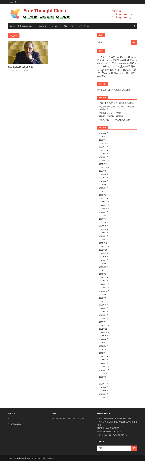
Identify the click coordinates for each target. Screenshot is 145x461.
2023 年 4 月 (103, 270)
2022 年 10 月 (104, 291)
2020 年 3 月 (103, 397)
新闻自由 (123, 63)
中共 (100, 57)
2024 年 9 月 (103, 212)
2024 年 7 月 (103, 219)
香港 (103, 76)
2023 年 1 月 (103, 281)
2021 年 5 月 (103, 349)
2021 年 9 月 (103, 336)
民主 (101, 66)
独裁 (102, 69)
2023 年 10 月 (104, 250)
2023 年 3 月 (103, 274)
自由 (113, 73)
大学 (106, 60)
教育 (129, 60)
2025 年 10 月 (104, 167)
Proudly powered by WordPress (19, 458)
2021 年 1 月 (103, 363)
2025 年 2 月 (103, 195)
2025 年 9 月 (103, 171)
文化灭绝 (108, 63)
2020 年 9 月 (103, 377)
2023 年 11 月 (104, 246)
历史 (126, 57)
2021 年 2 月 (103, 360)
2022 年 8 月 (103, 298)
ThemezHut (50, 458)
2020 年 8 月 (103, 380)
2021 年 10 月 (104, 332)
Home (11, 2)
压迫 (130, 57)
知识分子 (112, 70)
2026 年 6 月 (103, 140)
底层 (124, 60)
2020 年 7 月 (103, 384)
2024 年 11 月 (104, 205)
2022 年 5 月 (103, 308)
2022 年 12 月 (104, 284)
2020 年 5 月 (103, 391)
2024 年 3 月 (103, 233)
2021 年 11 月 (104, 329)
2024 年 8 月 (103, 215)
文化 (102, 63)
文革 (114, 63)
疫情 (107, 69)
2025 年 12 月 (104, 160)
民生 (114, 66)
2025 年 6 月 (103, 181)
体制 (113, 57)
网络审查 (107, 73)
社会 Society (55, 26)
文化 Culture (40, 26)
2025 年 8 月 (103, 174)
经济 (134, 69)
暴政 (128, 63)
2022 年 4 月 (103, 312)
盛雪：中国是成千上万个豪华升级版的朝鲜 (116, 103)
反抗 (135, 57)
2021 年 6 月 (103, 346)
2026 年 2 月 (103, 154)
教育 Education (25, 26)
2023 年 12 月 (104, 243)
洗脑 (122, 66)
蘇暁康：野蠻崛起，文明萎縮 (111, 116)
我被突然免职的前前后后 (20, 67)
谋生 (133, 73)
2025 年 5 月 (103, 184)
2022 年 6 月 (103, 305)
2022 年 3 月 (103, 315)
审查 (115, 60)
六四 (118, 57)
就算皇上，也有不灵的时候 (110, 113)
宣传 (119, 60)
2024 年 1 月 (103, 239)
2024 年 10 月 (104, 209)
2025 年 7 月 (103, 178)
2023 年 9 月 (103, 253)
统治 (100, 73)
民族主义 (107, 66)
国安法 (101, 60)
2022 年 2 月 (103, 318)
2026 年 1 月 (103, 157)
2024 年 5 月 (103, 226)
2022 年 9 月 (103, 294)
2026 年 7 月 (103, 136)
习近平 (106, 57)
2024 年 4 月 (103, 229)
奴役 (110, 60)
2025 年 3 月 (103, 191)
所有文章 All (84, 26)
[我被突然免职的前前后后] (28, 52)
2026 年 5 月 (103, 143)
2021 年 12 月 (104, 325)
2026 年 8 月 (103, 133)
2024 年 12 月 (104, 202)
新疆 (118, 63)
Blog (16, 2)
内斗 (122, 57)
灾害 (126, 67)
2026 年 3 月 (103, 150)
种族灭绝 (128, 70)
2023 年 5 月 (103, 267)
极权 (132, 63)
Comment (25, 70)
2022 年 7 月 (103, 301)
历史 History (69, 26)
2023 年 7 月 (103, 260)
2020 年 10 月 (104, 373)
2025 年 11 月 (104, 164)
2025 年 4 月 (103, 188)
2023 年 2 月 (103, 277)
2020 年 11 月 (104, 370)
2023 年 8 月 (103, 257)
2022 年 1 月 (103, 322)
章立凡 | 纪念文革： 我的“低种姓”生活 (114, 120)
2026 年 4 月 (103, 147)
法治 (117, 67)
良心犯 (118, 73)
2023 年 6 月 (103, 263)
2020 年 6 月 (103, 387)
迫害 (99, 76)
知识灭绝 (121, 69)
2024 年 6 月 (103, 222)
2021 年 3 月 (103, 356)
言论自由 (125, 73)
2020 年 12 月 (104, 366)
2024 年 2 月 (103, 236)
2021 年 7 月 (103, 342)
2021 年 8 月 (103, 339)
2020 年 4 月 (103, 394)
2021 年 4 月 (103, 353)
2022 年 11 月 (104, 288)
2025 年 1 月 (103, 198)
